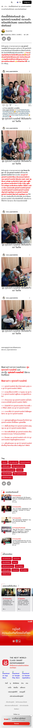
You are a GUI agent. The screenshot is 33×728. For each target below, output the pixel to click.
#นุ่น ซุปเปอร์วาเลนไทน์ (18, 466)
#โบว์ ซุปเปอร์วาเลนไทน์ (20, 474)
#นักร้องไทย (16, 559)
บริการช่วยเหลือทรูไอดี (16, 696)
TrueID (5, 2)
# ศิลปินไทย (21, 599)
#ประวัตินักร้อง (6, 562)
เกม (27, 683)
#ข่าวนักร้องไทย (13, 462)
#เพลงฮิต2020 (6, 474)
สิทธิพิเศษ (16, 683)
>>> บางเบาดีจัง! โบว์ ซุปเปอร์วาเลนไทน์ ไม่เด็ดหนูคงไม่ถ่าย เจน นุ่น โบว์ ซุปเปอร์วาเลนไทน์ (16, 412)
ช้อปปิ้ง (16, 687)
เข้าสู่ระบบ (27, 2)
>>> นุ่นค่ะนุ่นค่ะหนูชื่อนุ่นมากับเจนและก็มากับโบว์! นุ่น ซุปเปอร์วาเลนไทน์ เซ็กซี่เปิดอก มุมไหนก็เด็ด (16, 421)
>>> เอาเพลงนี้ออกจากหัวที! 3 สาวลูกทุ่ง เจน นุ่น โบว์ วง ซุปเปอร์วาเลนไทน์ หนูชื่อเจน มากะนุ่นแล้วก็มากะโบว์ (16, 394)
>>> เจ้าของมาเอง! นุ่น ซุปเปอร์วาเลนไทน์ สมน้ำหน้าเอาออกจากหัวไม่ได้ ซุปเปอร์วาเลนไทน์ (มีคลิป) (16, 401)
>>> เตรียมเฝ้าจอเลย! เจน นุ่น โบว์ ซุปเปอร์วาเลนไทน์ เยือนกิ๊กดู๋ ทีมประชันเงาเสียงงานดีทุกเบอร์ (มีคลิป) (16, 444)
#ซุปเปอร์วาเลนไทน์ (25, 462)
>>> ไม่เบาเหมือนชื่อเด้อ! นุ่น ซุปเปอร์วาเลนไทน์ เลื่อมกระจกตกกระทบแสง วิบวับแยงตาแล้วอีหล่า (16, 433)
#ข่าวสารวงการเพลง (7, 566)
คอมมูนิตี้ (22, 692)
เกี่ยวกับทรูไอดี (10, 702)
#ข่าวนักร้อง (24, 570)
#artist (4, 462)
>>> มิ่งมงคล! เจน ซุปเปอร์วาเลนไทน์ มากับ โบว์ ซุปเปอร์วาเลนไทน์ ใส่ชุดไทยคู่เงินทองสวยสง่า (16, 438)
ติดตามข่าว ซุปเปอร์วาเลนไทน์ (14, 381)
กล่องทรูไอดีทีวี (12, 692)
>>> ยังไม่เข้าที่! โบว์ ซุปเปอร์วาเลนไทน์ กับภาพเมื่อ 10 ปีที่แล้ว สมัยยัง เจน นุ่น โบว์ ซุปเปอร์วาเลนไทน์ (16, 407)
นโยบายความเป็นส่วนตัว (11, 705)
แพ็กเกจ (22, 687)
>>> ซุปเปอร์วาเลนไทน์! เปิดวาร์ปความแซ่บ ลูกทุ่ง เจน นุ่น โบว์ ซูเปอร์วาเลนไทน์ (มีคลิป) (16, 387)
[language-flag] (17, 2)
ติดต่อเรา (16, 709)
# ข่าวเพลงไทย (16, 496)
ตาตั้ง (9, 687)
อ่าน (6, 6)
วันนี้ (6, 683)
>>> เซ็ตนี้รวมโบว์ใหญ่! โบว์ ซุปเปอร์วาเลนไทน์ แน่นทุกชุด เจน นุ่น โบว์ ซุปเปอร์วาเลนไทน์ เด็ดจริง (16, 427)
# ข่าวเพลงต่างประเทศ (18, 528)
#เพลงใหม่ (15, 570)
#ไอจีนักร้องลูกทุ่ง (7, 478)
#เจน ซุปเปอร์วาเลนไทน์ (8, 470)
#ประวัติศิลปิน (19, 566)
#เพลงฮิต (19, 470)
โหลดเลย (16, 724)
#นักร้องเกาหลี (6, 574)
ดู (10, 683)
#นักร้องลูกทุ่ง (6, 466)
